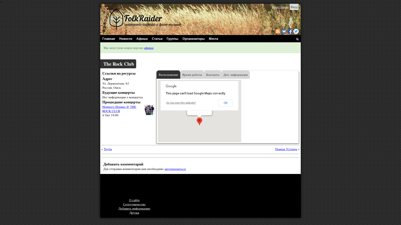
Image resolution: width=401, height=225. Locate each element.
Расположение (168, 74)
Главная (108, 38)
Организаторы (194, 38)
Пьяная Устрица (286, 149)
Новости (125, 38)
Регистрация (280, 7)
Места (213, 38)
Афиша (142, 38)
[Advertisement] (179, 186)
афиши (149, 48)
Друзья (134, 212)
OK (225, 103)
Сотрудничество (134, 204)
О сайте (134, 200)
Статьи (157, 38)
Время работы (192, 74)
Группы (172, 38)
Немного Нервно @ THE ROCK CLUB (119, 109)
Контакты (212, 74)
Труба (108, 149)
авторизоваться (175, 169)
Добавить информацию (134, 208)
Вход (294, 7)
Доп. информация (235, 74)
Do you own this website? (181, 102)
